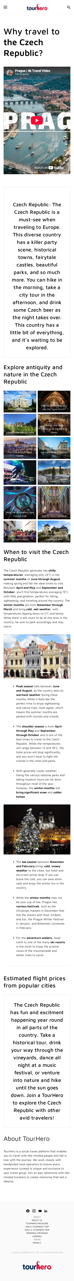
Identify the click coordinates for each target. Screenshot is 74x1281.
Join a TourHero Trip (37, 1226)
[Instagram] (34, 1211)
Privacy (37, 1242)
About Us (37, 1220)
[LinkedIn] (45, 1211)
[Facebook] (27, 1211)
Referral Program (37, 1233)
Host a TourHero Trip (37, 1229)
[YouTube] (40, 1211)
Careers (37, 1236)
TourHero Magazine (37, 1223)
